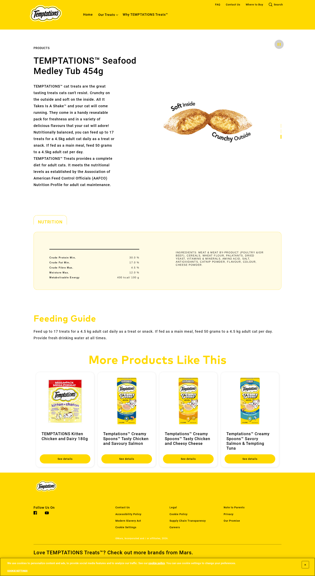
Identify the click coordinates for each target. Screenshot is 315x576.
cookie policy (156, 563)
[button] (279, 44)
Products (42, 48)
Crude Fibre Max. (61, 267)
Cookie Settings (125, 527)
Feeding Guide (65, 319)
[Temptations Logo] (53, 487)
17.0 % (134, 262)
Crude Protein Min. (62, 257)
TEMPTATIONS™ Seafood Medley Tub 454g (85, 65)
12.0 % (134, 272)
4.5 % (135, 267)
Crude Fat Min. (59, 262)
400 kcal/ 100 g (128, 277)
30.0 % (134, 257)
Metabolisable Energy (64, 277)
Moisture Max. (59, 272)
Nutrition (50, 221)
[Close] (305, 564)
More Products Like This (158, 360)
